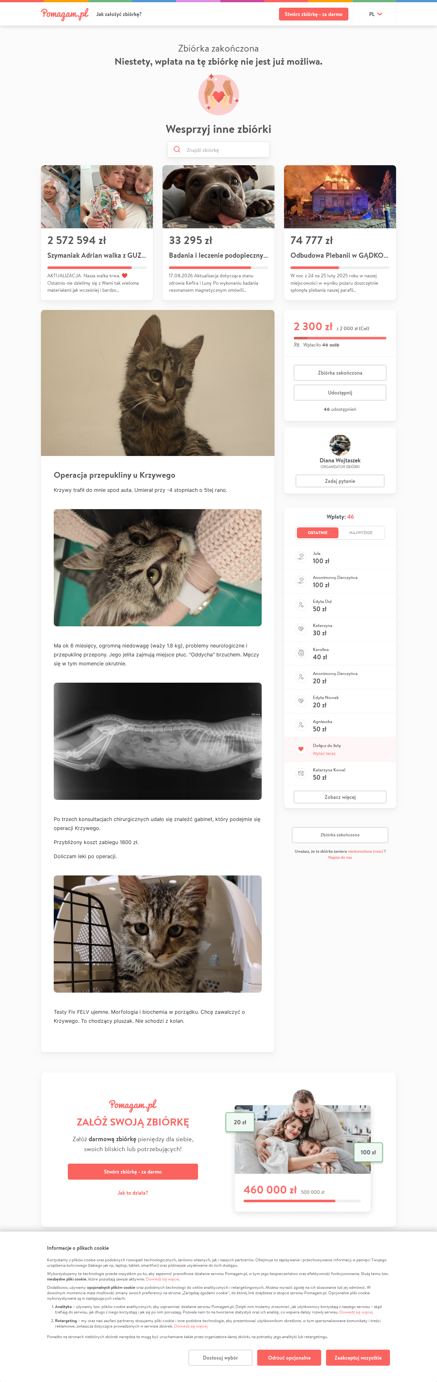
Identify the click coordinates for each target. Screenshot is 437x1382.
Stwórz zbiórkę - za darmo (314, 14)
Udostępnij (340, 392)
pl (372, 14)
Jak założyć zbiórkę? (119, 14)
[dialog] (218, 1307)
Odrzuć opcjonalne (289, 1357)
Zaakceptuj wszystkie (358, 1357)
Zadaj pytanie (340, 480)
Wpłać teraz (324, 753)
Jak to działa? (133, 1192)
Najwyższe (361, 532)
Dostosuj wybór (220, 1357)
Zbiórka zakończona (340, 372)
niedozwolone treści (365, 851)
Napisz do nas (340, 857)
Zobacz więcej (340, 797)
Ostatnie (318, 532)
